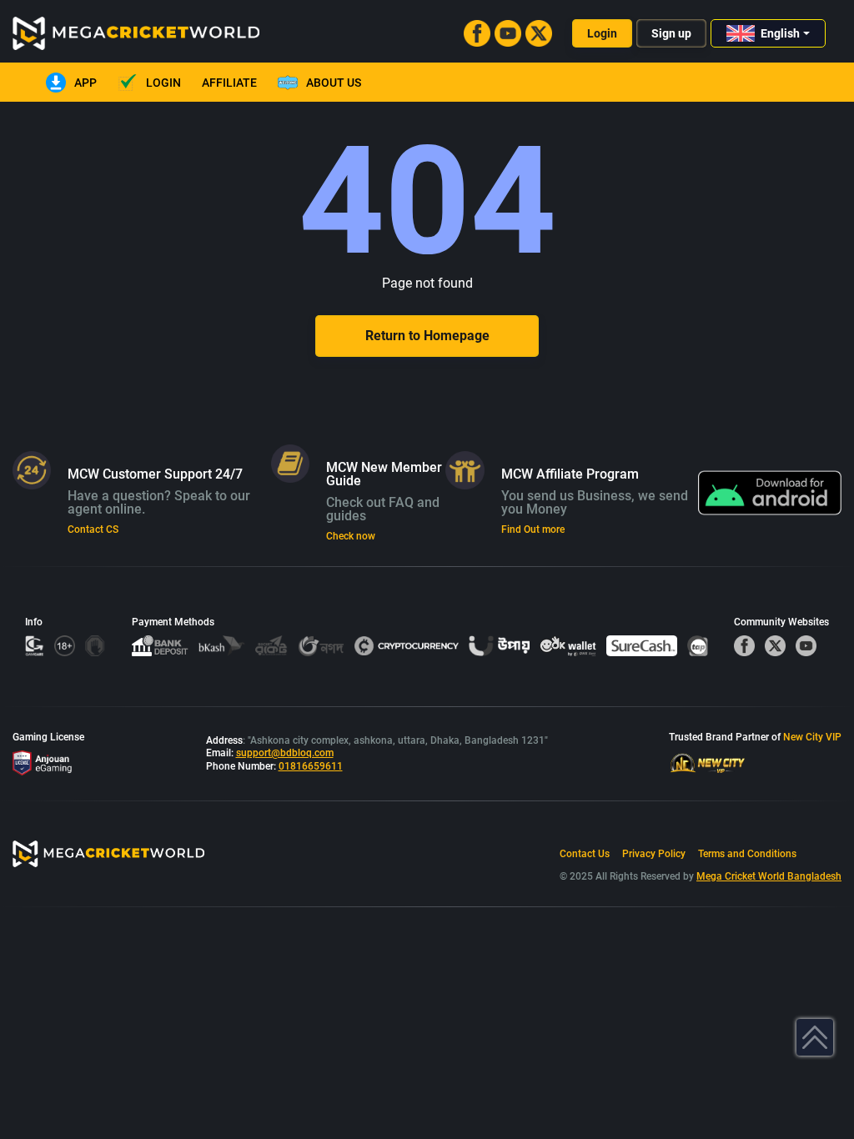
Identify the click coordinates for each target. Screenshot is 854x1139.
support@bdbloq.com (285, 753)
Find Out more (533, 529)
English (780, 33)
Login (602, 33)
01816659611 (311, 766)
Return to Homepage (427, 336)
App (85, 82)
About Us (333, 82)
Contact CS (93, 529)
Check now (350, 536)
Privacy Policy (654, 854)
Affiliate (229, 82)
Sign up (671, 33)
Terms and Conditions (747, 854)
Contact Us (585, 854)
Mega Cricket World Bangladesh (768, 876)
